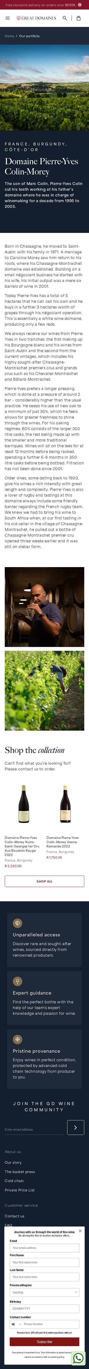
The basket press (20, 1171)
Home (9, 36)
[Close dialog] (80, 1231)
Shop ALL (44, 881)
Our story (13, 1162)
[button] (7, 18)
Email (13, 1241)
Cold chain (14, 1180)
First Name (17, 1255)
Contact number (20, 1317)
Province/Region (21, 1285)
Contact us (14, 1216)
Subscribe (44, 1342)
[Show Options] (76, 1292)
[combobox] (43, 1292)
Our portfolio (29, 36)
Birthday (15, 1301)
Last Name (17, 1269)
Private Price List (20, 1190)
